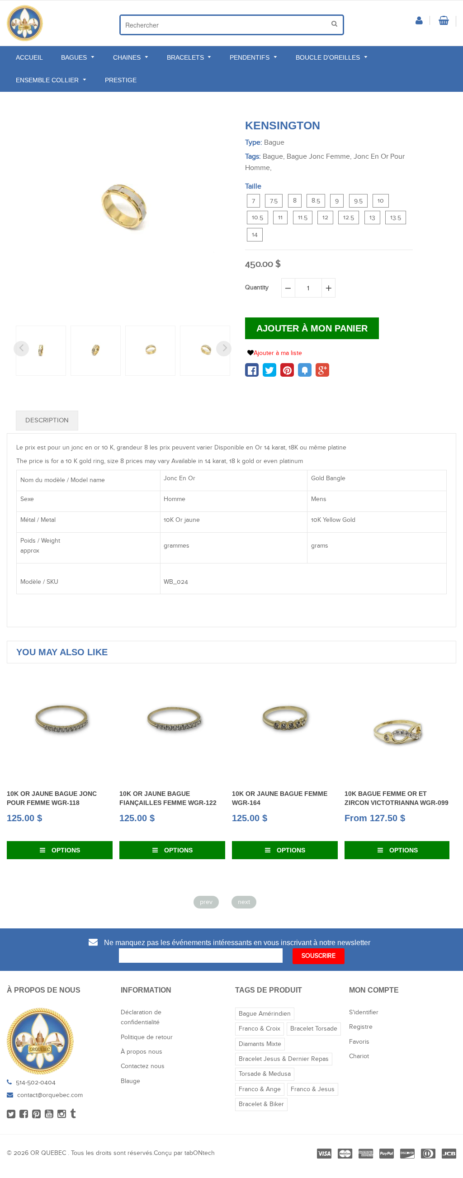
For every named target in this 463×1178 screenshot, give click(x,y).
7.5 (274, 200)
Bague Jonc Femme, (319, 156)
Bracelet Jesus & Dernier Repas (284, 1059)
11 (280, 217)
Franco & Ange (260, 1089)
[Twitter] (11, 1115)
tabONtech (199, 1153)
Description (47, 420)
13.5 (395, 217)
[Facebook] (23, 1115)
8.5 (316, 200)
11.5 (302, 217)
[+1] (322, 370)
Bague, (274, 156)
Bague (274, 142)
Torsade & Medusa (265, 1074)
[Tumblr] (73, 1115)
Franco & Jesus (313, 1089)
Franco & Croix (259, 1028)
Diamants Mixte (260, 1044)
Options (65, 850)
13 (372, 217)
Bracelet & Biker (261, 1104)
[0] (252, 370)
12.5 (348, 217)
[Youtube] (49, 1115)
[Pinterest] (36, 1115)
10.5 (257, 217)
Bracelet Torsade (313, 1028)
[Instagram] (61, 1115)
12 (325, 217)
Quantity (257, 287)
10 (381, 200)
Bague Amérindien (265, 1013)
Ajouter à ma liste (278, 353)
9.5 (358, 200)
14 (255, 234)
